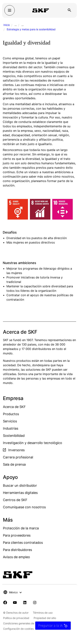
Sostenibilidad (14, 436)
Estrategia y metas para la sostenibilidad (31, 29)
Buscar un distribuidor (20, 485)
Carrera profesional (18, 457)
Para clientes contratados (23, 543)
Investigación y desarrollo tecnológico (32, 443)
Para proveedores (16, 535)
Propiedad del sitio (45, 618)
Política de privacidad (16, 618)
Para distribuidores (17, 550)
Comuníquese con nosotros (24, 507)
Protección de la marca (21, 528)
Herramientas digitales (20, 493)
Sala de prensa (14, 464)
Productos (11, 414)
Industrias (10, 428)
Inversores (16, 450)
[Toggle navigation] (9, 10)
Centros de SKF (15, 500)
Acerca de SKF (14, 407)
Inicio (6, 24)
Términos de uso (43, 612)
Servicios (10, 421)
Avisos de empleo (16, 557)
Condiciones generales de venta (22, 623)
